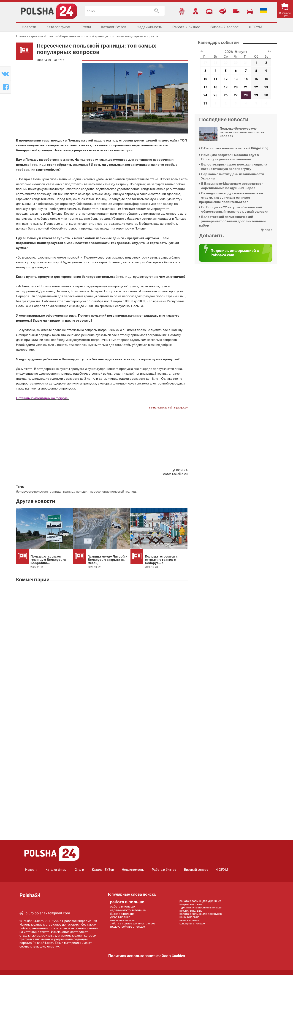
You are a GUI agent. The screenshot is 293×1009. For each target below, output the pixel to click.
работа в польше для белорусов (200, 914)
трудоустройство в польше (127, 926)
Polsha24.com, (34, 921)
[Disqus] (102, 647)
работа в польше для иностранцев (132, 923)
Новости (29, 27)
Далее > (266, 230)
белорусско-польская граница (38, 491)
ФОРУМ (255, 27)
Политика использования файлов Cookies (146, 956)
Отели (86, 27)
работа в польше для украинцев (200, 901)
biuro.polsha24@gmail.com (47, 913)
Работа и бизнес (186, 27)
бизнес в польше (122, 914)
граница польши (75, 491)
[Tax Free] (182, 11)
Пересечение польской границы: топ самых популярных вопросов (109, 36)
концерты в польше (192, 923)
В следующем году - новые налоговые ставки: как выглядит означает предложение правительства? (231, 197)
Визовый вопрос (224, 27)
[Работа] (195, 11)
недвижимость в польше (128, 910)
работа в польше (127, 902)
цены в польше (189, 920)
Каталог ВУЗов (113, 27)
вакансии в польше (122, 920)
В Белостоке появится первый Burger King (234, 148)
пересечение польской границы (113, 491)
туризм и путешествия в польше (200, 907)
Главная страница (29, 36)
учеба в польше (120, 917)
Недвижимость (149, 27)
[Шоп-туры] (236, 11)
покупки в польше (190, 904)
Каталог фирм (58, 27)
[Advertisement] (44, 87)
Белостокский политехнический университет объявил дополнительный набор (232, 221)
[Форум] (222, 11)
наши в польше (189, 917)
